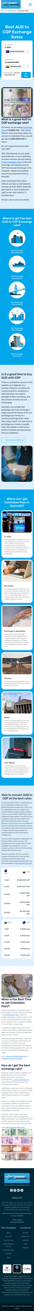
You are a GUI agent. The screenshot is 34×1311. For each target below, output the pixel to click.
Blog (8, 1257)
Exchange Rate (11, 10)
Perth (25, 1244)
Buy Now (25, 75)
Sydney (25, 1233)
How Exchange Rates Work (15, 1127)
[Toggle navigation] (30, 4)
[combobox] (17, 51)
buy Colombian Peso (12, 162)
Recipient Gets (9, 59)
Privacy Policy (17, 1220)
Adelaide (25, 1240)
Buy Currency (8, 1240)
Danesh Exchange (8, 1306)
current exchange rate (21, 1080)
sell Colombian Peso (12, 1015)
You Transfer (8, 44)
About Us (8, 1236)
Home (2, 10)
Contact (8, 1254)
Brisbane (25, 1248)
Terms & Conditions (17, 1222)
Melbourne (25, 1236)
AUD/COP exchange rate (23, 863)
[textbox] (15, 51)
